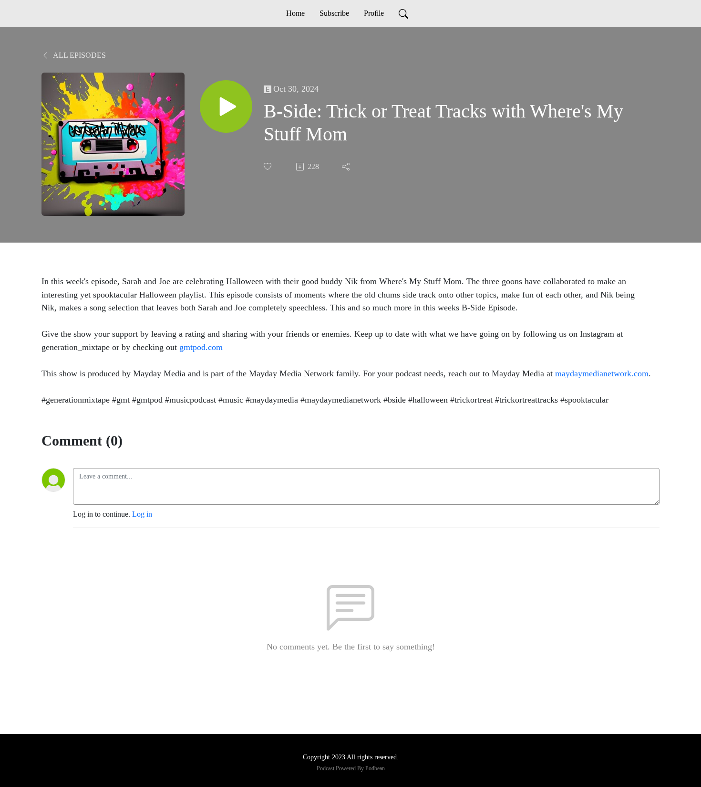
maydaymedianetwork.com (602, 373)
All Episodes (79, 55)
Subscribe (334, 13)
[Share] (346, 166)
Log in (142, 514)
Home (295, 13)
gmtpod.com (201, 347)
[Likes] (268, 166)
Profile (374, 13)
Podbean (375, 768)
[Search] (403, 13)
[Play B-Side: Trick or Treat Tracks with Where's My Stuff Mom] (226, 106)
